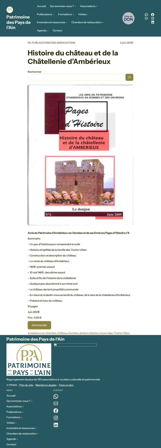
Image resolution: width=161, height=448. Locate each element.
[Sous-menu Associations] (97, 6)
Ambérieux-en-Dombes (42, 333)
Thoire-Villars (122, 333)
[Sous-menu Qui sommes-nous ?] (75, 6)
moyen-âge (105, 333)
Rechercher (35, 71)
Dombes (73, 333)
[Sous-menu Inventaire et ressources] (66, 22)
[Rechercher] (129, 77)
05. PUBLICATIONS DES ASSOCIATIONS (51, 42)
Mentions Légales (46, 385)
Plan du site (26, 385)
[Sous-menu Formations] (73, 14)
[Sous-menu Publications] (53, 14)
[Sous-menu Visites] (87, 14)
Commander (39, 325)
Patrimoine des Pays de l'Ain (18, 22)
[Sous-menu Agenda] (48, 30)
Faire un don (66, 385)
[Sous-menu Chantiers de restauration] (103, 22)
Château (62, 333)
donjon (84, 333)
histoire (93, 333)
